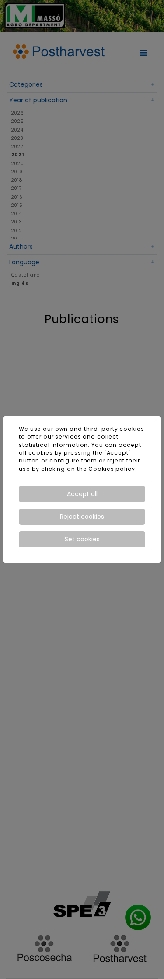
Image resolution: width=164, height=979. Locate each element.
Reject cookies (82, 516)
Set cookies (82, 539)
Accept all (82, 494)
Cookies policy (111, 469)
